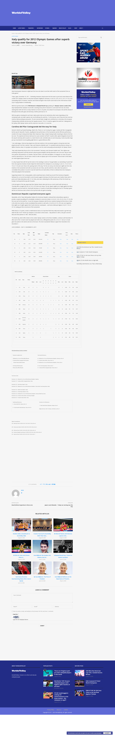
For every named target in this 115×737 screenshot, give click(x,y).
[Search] (102, 28)
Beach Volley (62, 28)
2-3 (47, 239)
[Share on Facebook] (43, 484)
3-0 (47, 256)
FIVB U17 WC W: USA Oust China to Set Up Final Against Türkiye (93, 692)
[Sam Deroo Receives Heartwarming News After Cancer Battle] (21, 567)
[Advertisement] (73, 13)
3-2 (47, 243)
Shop (75, 28)
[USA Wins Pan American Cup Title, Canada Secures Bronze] (79, 673)
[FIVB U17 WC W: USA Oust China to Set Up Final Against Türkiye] (79, 693)
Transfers (31, 28)
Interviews (40, 28)
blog (69, 28)
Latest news (21, 28)
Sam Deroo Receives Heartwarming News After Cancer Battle (21, 579)
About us (59, 709)
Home (14, 28)
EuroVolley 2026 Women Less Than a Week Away (89, 263)
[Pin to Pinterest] (46, 484)
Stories (47, 28)
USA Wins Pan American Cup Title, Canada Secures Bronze (94, 672)
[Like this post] (41, 484)
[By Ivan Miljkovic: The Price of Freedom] (42, 567)
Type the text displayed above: (20, 619)
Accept (107, 733)
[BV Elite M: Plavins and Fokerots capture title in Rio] (63, 524)
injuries (54, 28)
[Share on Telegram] (53, 484)
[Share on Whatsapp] (51, 484)
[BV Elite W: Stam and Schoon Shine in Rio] (21, 546)
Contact (66, 709)
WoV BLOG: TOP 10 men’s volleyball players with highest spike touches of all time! (62, 683)
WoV (18, 45)
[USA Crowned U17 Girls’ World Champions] (79, 683)
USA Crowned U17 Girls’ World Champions (87, 252)
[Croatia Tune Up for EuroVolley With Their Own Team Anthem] (42, 524)
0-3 (47, 252)
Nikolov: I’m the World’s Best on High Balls (87, 260)
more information (97, 733)
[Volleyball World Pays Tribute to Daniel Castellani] (63, 546)
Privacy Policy (50, 709)
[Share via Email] (54, 484)
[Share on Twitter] (44, 484)
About (81, 28)
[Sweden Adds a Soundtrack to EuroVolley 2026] (21, 524)
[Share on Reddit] (49, 484)
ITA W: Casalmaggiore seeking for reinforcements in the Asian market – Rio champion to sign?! (61, 696)
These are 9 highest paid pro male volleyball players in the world (62, 672)
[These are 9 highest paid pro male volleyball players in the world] (48, 673)
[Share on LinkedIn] (48, 484)
